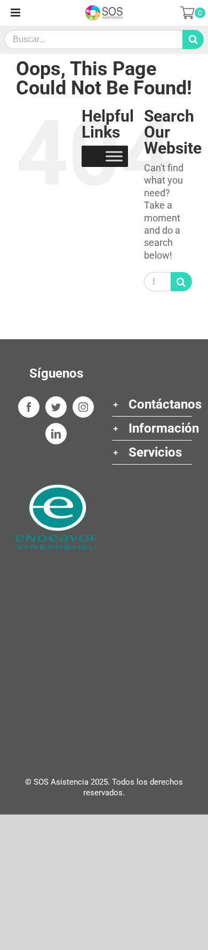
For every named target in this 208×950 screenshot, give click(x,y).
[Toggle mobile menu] (16, 12)
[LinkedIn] (56, 433)
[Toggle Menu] (114, 156)
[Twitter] (56, 407)
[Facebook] (28, 407)
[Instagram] (83, 407)
